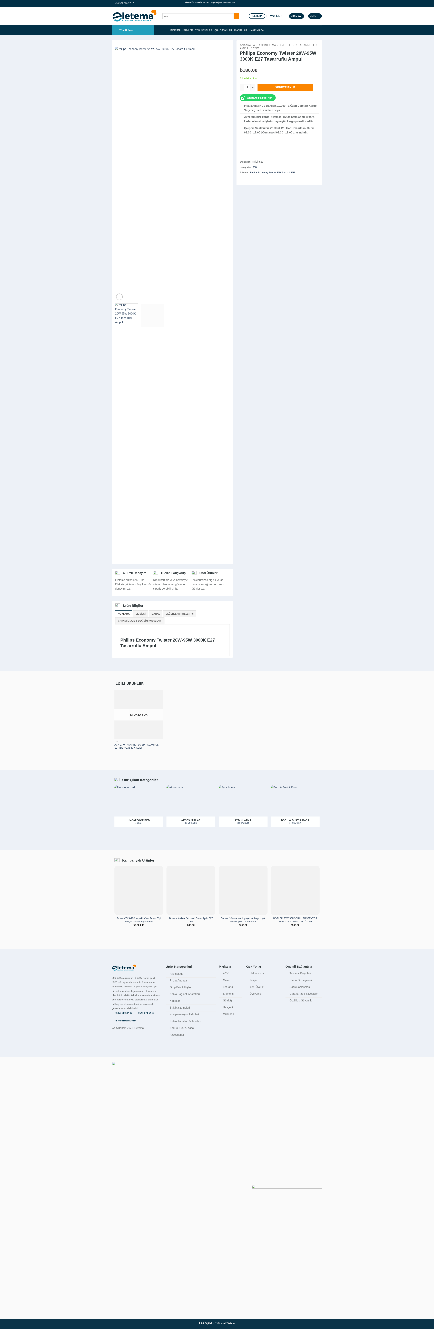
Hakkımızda (257, 30)
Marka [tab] (156, 614)
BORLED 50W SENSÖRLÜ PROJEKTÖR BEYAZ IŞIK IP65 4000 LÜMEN (295, 920)
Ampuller (287, 45)
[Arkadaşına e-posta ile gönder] (250, 179)
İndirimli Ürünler (181, 30)
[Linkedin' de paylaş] (258, 179)
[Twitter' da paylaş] (246, 179)
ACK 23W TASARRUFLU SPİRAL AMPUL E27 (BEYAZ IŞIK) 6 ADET (136, 746)
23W (256, 48)
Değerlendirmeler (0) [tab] (180, 614)
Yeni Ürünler (203, 30)
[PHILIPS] (248, 150)
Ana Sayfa (247, 45)
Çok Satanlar (223, 30)
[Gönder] (236, 16)
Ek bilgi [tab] (141, 614)
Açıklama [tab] (124, 614)
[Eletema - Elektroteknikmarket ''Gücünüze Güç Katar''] (134, 16)
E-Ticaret (220, 1323)
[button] (296, 16)
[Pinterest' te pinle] (254, 179)
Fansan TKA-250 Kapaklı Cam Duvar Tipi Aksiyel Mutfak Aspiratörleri (139, 920)
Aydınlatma (267, 45)
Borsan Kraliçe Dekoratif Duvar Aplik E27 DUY (191, 920)
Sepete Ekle (285, 87)
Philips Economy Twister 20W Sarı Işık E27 (272, 172)
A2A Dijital (205, 1323)
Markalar (240, 30)
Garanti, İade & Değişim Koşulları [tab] (140, 621)
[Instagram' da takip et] (320, 3)
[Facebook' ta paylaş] (242, 179)
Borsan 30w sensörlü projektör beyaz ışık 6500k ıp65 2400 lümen (243, 920)
